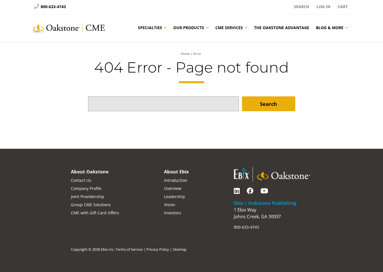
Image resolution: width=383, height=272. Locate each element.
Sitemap (179, 249)
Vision (169, 204)
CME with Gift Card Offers (95, 212)
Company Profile (86, 188)
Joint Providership (87, 196)
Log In (323, 6)
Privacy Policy (157, 249)
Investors (172, 212)
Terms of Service (129, 249)
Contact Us (81, 180)
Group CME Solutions (91, 204)
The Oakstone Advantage (281, 27)
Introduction (175, 180)
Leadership (174, 196)
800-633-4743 (53, 6)
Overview (172, 188)
